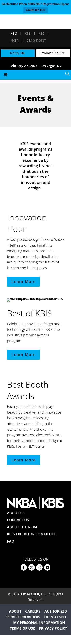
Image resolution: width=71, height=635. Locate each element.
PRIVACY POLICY (53, 628)
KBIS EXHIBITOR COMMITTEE (31, 534)
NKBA (14, 40)
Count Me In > (35, 10)
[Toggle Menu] (35, 75)
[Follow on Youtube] (47, 567)
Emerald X (30, 594)
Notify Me (17, 53)
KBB (28, 33)
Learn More (23, 281)
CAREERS (32, 611)
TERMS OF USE (22, 628)
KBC (41, 33)
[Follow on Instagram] (39, 567)
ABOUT (15, 611)
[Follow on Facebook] (24, 567)
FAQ (10, 541)
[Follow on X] (31, 567)
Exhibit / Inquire (52, 53)
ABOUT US (16, 512)
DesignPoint (36, 40)
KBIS (14, 33)
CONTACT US (18, 519)
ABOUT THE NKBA (22, 527)
